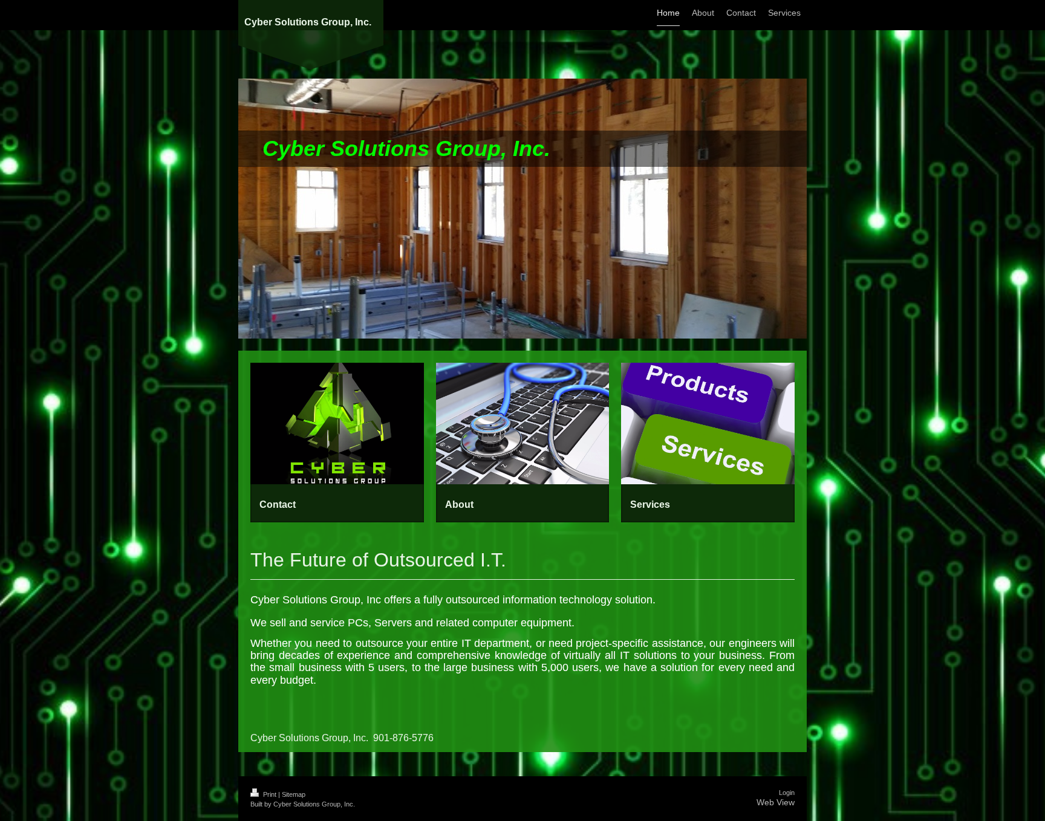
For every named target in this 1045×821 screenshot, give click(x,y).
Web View (776, 802)
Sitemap (293, 794)
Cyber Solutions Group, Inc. (307, 22)
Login (787, 792)
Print (269, 794)
